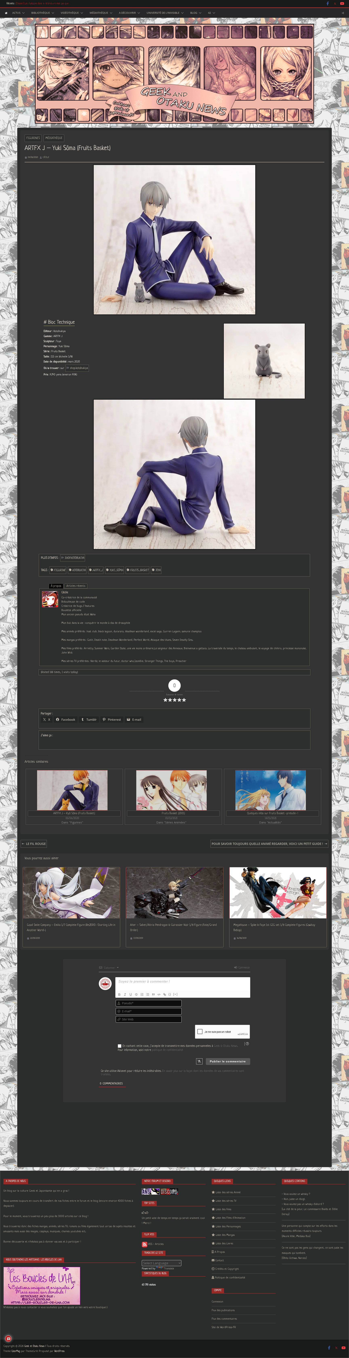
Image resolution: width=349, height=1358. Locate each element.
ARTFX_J (98, 570)
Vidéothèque (70, 13)
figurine (59, 570)
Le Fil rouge (36, 844)
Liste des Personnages (228, 1226)
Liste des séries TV (226, 1201)
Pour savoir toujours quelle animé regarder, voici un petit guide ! (267, 844)
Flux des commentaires (224, 1318)
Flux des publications (223, 1310)
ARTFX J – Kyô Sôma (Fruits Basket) (74, 813)
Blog (193, 13)
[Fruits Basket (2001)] (171, 790)
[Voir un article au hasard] (343, 13)
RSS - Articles (155, 1244)
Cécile (46, 157)
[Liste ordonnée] (142, 994)
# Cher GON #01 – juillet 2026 (31, 3)
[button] (22, 13)
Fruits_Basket (139, 570)
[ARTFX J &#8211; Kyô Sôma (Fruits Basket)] (72, 790)
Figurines (33, 138)
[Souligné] (131, 994)
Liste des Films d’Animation (230, 1217)
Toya (158, 570)
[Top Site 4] (146, 1212)
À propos (56, 586)
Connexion (244, 967)
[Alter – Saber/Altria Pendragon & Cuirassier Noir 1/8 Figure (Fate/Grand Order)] (174, 870)
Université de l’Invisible (163, 13)
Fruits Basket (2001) (173, 813)
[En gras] (119, 994)
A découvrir (127, 13)
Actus (16, 13)
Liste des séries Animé (228, 1192)
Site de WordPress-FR (224, 1327)
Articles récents (75, 586)
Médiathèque (99, 13)
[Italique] (125, 994)
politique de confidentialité (167, 1050)
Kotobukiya (79, 570)
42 (209, 13)
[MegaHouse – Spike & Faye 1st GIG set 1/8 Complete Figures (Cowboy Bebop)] (278, 870)
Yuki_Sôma (116, 570)
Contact (219, 1260)
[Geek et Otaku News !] (6, 13)
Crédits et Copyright (227, 1269)
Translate (169, 1268)
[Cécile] (50, 593)
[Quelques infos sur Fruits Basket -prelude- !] (270, 790)
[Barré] (136, 994)
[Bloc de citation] (153, 994)
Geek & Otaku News (225, 1046)
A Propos (220, 1252)
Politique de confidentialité (230, 1277)
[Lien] (164, 994)
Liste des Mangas (225, 1235)
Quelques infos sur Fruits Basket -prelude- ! (272, 813)
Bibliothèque (40, 13)
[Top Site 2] (143, 1212)
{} (169, 994)
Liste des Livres (224, 1243)
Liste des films (223, 1209)
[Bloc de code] (159, 994)
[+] (175, 994)
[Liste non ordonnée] (147, 994)
